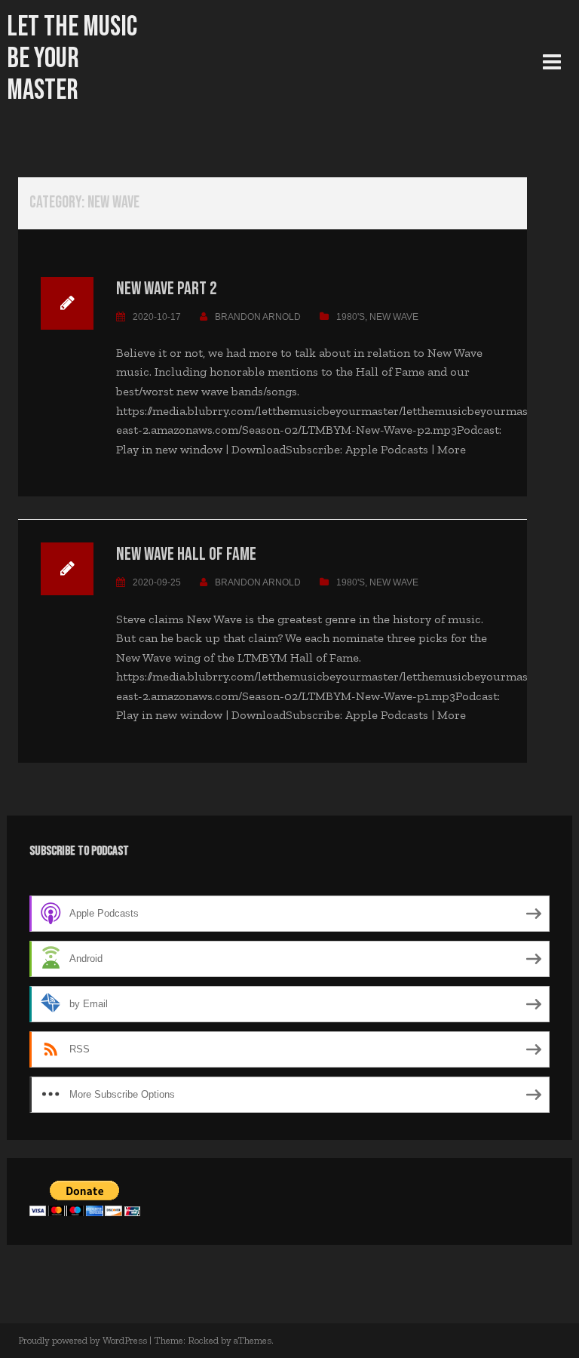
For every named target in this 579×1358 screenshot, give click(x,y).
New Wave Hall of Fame (186, 554)
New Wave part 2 (166, 289)
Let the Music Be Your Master (72, 58)
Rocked (203, 1340)
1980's (350, 317)
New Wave (393, 317)
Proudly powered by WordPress (82, 1340)
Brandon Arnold (258, 317)
